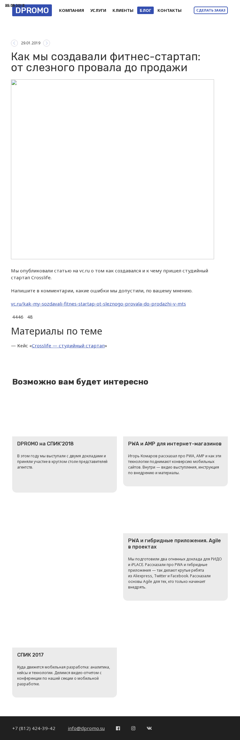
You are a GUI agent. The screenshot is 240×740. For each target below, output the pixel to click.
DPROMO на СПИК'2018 (45, 444)
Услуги (98, 10)
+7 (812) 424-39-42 (34, 728)
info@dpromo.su (86, 728)
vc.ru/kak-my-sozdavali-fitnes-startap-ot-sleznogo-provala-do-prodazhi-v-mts (98, 303)
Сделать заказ (210, 10)
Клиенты (122, 10)
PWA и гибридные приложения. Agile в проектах (174, 544)
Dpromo (32, 10)
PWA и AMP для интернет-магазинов (175, 444)
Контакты (170, 10)
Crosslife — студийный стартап (68, 345)
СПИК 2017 (30, 655)
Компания (71, 10)
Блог (145, 10)
